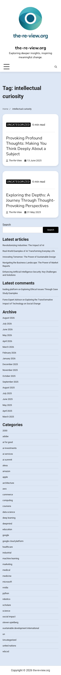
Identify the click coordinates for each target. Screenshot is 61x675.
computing (8, 500)
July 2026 (7, 323)
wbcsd (6, 651)
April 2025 (7, 411)
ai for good (8, 442)
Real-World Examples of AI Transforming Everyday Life (29, 251)
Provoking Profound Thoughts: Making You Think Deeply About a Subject (26, 146)
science (6, 611)
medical (6, 570)
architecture (8, 483)
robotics (6, 599)
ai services (8, 454)
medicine (7, 576)
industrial (7, 552)
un (4, 634)
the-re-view (15, 160)
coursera (7, 506)
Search (7, 224)
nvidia (5, 587)
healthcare (8, 547)
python (6, 593)
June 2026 (8, 329)
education (7, 529)
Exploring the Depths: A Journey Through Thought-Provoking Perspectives (30, 200)
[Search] (55, 66)
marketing (7, 564)
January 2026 (9, 358)
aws (5, 488)
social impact (9, 616)
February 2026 (9, 352)
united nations (9, 645)
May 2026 (7, 335)
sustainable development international (21, 628)
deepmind (7, 523)
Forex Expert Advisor (12, 299)
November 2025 (10, 370)
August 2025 (9, 387)
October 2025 (9, 376)
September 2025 (10, 382)
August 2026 (9, 318)
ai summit (7, 459)
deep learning (9, 518)
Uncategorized (18, 124)
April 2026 (7, 341)
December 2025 (10, 364)
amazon (6, 471)
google (6, 535)
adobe (5, 436)
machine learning (11, 558)
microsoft (7, 581)
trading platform (10, 289)
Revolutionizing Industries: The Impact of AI (23, 245)
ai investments (10, 448)
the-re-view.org (30, 48)
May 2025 (7, 405)
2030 (5, 430)
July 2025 (7, 393)
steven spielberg (10, 622)
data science (9, 512)
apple (5, 477)
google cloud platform (13, 541)
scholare (7, 605)
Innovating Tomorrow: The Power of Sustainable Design (29, 257)
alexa (5, 465)
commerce (8, 494)
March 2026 (8, 347)
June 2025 (8, 399)
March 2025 (8, 416)
